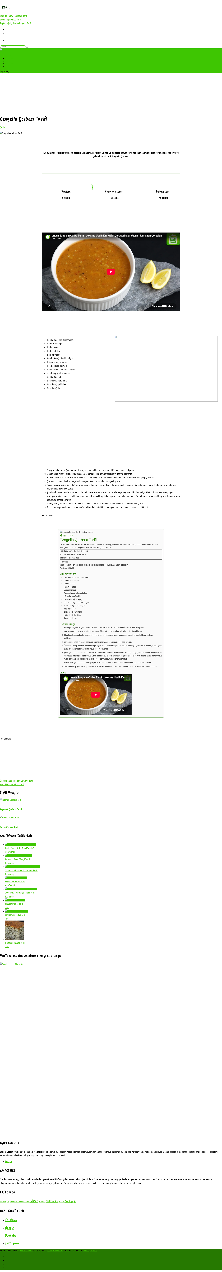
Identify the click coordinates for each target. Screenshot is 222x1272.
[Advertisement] (111, 94)
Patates (42, 1201)
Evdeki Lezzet (26, 1250)
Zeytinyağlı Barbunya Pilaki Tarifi (20, 892)
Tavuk (61, 1201)
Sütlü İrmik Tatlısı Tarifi (15, 915)
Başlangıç (9, 863)
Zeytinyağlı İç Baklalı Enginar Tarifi (15, 23)
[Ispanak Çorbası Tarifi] (11, 799)
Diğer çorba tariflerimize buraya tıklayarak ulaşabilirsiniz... (111, 523)
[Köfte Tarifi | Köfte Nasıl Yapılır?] (20, 844)
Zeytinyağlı (70, 1201)
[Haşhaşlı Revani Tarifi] (14, 939)
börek (4, 1202)
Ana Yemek (10, 851)
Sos (56, 1201)
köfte (11, 1202)
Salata (50, 1201)
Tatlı (8, 66)
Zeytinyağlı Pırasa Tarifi (10, 19)
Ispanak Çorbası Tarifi (11, 809)
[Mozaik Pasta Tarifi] (15, 900)
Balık (1, 1202)
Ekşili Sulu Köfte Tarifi (15, 881)
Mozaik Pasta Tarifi (14, 903)
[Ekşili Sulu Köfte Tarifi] (16, 877)
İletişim (8, 1161)
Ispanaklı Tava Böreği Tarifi (17, 859)
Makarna (17, 1201)
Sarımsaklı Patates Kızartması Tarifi (21, 870)
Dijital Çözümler (90, 1250)
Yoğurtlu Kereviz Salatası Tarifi (13, 16)
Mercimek (25, 1201)
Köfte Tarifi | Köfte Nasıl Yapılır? (19, 848)
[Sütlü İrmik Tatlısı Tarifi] (16, 911)
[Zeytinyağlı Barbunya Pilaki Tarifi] (21, 889)
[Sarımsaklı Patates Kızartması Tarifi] (22, 866)
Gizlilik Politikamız (55, 1250)
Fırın (8, 1202)
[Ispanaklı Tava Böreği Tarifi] (18, 855)
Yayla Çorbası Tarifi (9, 827)
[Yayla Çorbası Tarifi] (10, 817)
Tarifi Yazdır (67, 536)
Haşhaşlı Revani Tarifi (15, 942)
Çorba (2, 127)
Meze (34, 1201)
